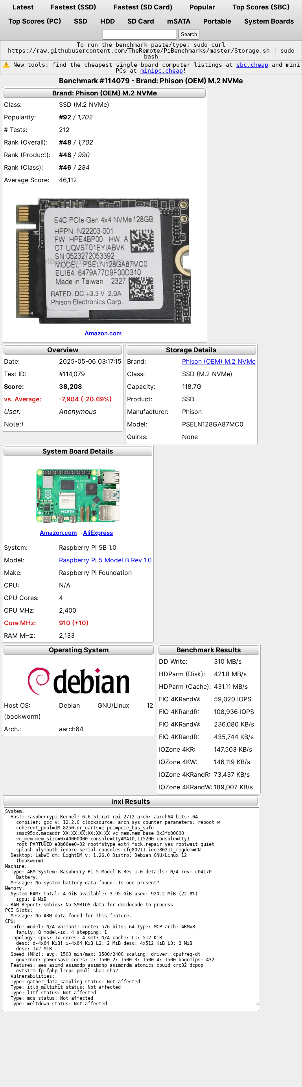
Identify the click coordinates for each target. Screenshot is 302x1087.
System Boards (269, 21)
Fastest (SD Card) (143, 7)
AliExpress (98, 532)
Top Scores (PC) (34, 21)
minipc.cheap (161, 70)
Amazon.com (103, 333)
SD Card (140, 21)
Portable (217, 21)
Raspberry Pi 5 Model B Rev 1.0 (105, 560)
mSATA (179, 21)
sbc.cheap (252, 64)
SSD (80, 21)
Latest (23, 7)
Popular (202, 7)
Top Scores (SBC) (261, 7)
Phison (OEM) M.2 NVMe (219, 361)
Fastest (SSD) (73, 7)
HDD (107, 21)
